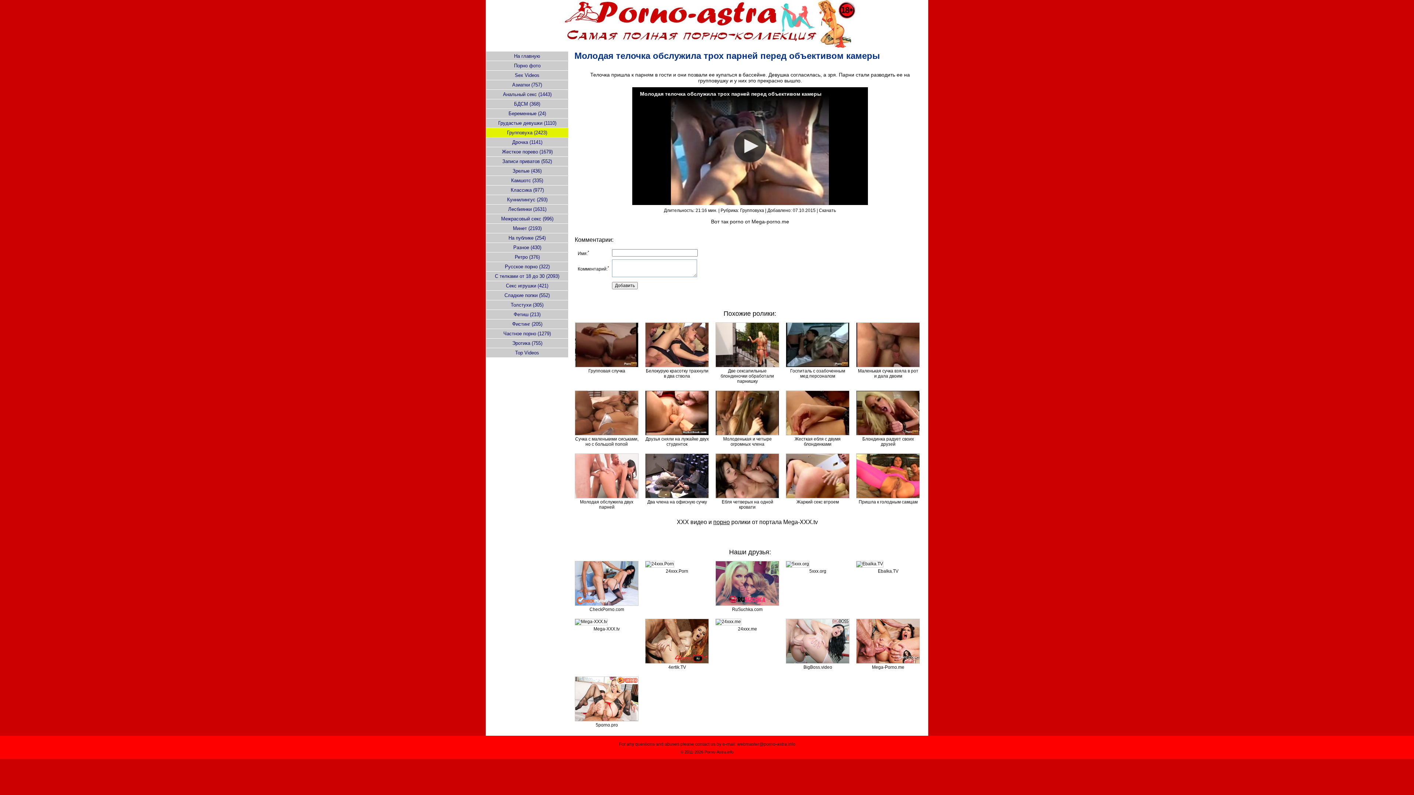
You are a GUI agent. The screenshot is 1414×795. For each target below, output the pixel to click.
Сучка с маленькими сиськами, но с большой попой (607, 442)
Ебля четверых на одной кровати (747, 504)
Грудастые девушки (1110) (527, 123)
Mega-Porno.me (888, 667)
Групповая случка (606, 371)
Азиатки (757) (527, 85)
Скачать (827, 210)
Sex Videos (527, 75)
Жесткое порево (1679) (527, 152)
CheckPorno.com (607, 609)
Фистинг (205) (527, 324)
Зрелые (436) (527, 171)
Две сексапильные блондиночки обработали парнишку (747, 376)
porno (736, 222)
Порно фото (527, 65)
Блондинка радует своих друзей (888, 442)
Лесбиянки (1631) (527, 209)
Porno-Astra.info (719, 752)
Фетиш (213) (527, 314)
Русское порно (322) (527, 266)
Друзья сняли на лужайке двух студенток (677, 442)
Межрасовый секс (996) (527, 219)
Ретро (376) (527, 257)
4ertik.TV (677, 667)
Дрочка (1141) (527, 142)
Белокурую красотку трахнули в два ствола (677, 373)
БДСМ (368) (527, 104)
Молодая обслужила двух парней (606, 504)
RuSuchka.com (747, 609)
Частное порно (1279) (527, 333)
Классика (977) (527, 190)
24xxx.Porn (677, 571)
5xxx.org (817, 571)
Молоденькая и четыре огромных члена (747, 442)
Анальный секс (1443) (527, 94)
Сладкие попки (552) (527, 295)
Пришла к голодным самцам (888, 502)
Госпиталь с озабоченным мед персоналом (817, 373)
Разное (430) (527, 247)
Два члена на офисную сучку (677, 502)
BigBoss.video (817, 667)
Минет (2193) (527, 228)
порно (721, 522)
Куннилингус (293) (527, 199)
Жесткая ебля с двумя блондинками (818, 442)
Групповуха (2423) (527, 132)
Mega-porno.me (770, 222)
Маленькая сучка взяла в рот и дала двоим (888, 373)
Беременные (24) (527, 113)
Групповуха (752, 210)
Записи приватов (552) (527, 161)
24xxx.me (747, 629)
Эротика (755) (527, 343)
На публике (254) (527, 238)
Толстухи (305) (527, 305)
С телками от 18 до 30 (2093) (527, 276)
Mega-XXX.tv (800, 522)
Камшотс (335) (527, 180)
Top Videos (527, 353)
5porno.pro (607, 725)
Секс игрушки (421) (527, 286)
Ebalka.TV (888, 571)
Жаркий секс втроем (817, 502)
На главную (527, 56)
